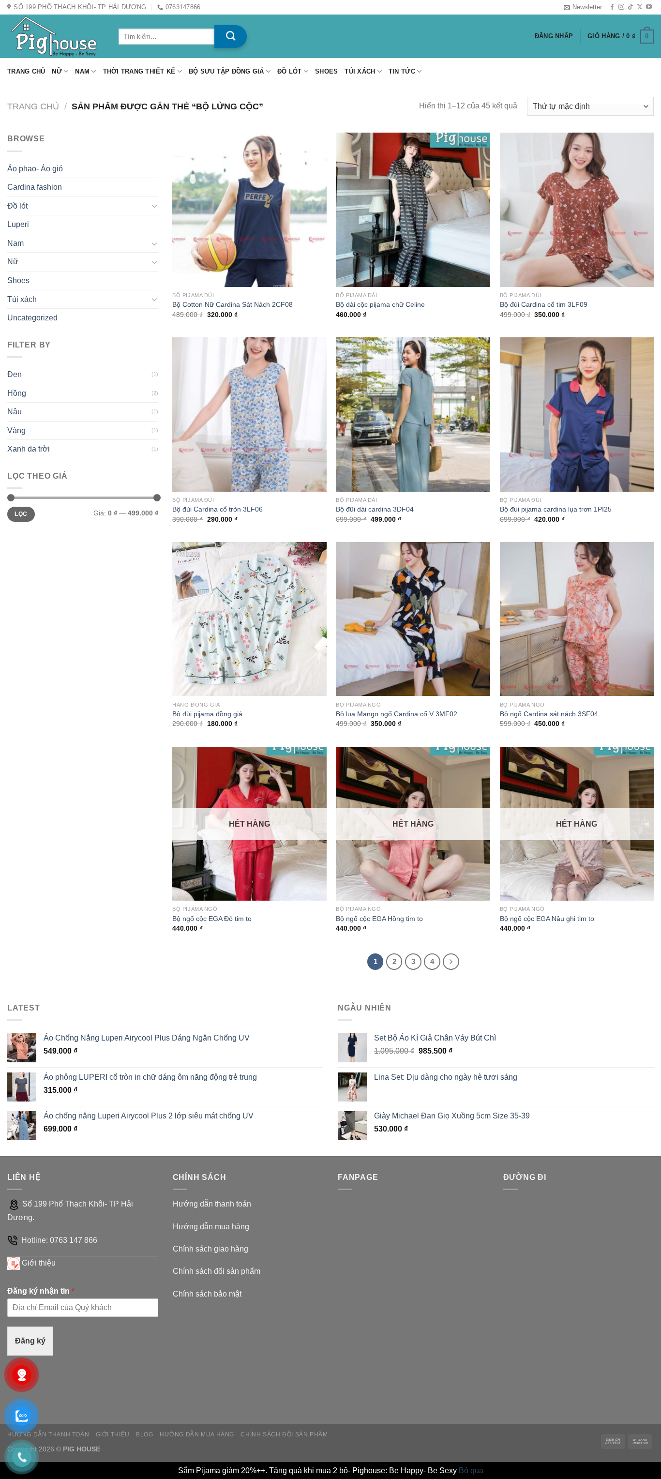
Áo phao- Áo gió (35, 169)
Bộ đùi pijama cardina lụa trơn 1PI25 (556, 509)
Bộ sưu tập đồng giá (226, 71)
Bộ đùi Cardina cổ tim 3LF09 (543, 304)
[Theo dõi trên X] (640, 7)
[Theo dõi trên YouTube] (649, 7)
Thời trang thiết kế (139, 71)
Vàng (16, 430)
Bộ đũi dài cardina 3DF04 (375, 509)
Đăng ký (30, 1341)
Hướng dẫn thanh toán (212, 1204)
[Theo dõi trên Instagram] (621, 7)
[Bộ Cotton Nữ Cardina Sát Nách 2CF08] (249, 210)
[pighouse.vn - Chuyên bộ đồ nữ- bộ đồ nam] (55, 36)
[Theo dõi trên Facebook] (612, 7)
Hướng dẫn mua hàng (211, 1226)
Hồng (16, 393)
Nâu (14, 411)
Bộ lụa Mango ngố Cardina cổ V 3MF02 (396, 714)
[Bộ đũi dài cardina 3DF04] (413, 414)
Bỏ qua (471, 1470)
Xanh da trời (28, 449)
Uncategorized (32, 318)
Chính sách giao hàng (210, 1249)
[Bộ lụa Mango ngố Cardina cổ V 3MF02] (413, 619)
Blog (144, 1434)
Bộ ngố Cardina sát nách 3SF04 (549, 714)
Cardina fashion (34, 187)
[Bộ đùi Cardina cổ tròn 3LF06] (249, 414)
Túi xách (360, 71)
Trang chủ (26, 71)
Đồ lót (289, 71)
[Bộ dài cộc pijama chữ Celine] (413, 210)
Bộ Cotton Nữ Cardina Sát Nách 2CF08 (232, 304)
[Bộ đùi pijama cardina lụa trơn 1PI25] (577, 414)
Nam (82, 71)
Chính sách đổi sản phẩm (216, 1271)
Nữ (57, 71)
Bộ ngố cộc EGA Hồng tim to (379, 918)
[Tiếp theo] (451, 961)
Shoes (326, 71)
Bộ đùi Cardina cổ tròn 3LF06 (217, 509)
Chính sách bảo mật (207, 1294)
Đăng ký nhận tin (41, 1291)
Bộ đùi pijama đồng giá (207, 714)
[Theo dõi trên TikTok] (630, 7)
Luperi (18, 224)
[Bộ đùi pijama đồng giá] (249, 619)
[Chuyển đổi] (154, 205)
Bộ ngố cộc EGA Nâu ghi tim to (547, 918)
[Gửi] (230, 36)
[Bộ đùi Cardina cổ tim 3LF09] (577, 210)
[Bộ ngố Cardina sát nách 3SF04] (577, 619)
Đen (14, 374)
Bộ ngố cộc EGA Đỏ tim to (212, 918)
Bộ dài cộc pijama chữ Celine (380, 304)
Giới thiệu (39, 1263)
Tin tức (402, 71)
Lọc (21, 514)
